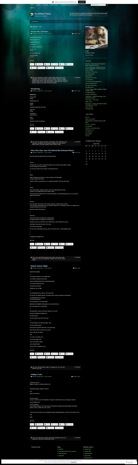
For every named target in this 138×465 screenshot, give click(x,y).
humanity (34, 143)
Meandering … (36, 88)
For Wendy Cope (89, 108)
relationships (46, 258)
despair (50, 77)
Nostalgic (34, 80)
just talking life (88, 126)
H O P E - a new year (90, 124)
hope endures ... (89, 133)
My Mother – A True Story (91, 72)
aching (39, 367)
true (55, 258)
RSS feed (74, 15)
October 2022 (88, 451)
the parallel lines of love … (91, 77)
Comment (78, 77)
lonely (62, 257)
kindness (41, 143)
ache (36, 77)
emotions (46, 437)
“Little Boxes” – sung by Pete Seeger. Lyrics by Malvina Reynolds (95, 97)
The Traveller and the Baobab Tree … (94, 81)
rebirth (45, 82)
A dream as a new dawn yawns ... (93, 128)
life (50, 79)
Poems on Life (39, 81)
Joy (48, 79)
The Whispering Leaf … (90, 92)
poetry (33, 144)
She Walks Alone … (90, 87)
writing (58, 144)
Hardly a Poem (88, 101)
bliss (42, 437)
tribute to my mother (90, 119)
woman (63, 258)
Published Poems (54, 5)
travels (51, 144)
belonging (40, 77)
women (34, 260)
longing (34, 258)
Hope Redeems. (89, 75)
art (38, 141)
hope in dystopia (89, 107)
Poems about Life (58, 80)
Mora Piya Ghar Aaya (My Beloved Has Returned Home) (52, 150)
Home (32, 5)
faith (61, 77)
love (42, 258)
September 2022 (88, 453)
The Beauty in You (89, 130)
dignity (53, 77)
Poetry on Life (39, 82)
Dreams (57, 77)
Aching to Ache (36, 374)
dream (53, 257)
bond (50, 257)
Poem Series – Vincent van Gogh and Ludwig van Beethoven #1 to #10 (95, 104)
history (62, 437)
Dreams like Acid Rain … (40, 31)
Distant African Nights (39, 266)
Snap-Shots (45, 5)
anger (39, 437)
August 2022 (87, 455)
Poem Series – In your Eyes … (92, 99)
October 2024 (88, 449)
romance (34, 368)
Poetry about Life (58, 81)
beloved (47, 257)
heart (57, 257)
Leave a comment (47, 33)
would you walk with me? (91, 83)
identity (45, 79)
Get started (81, 2)
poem (60, 143)
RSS (33, 7)
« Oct (86, 164)
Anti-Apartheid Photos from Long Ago (69, 5)
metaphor (54, 143)
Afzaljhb (87, 51)
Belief (43, 257)
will (60, 258)
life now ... (87, 117)
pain (38, 80)
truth (58, 258)
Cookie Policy (74, 462)
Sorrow (37, 144)
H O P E (87, 135)
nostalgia (63, 79)
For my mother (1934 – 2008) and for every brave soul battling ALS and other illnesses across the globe (95, 69)
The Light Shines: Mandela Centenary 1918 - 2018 (95, 121)
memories (54, 79)
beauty (41, 141)
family (50, 437)
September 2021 (88, 458)
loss (37, 258)
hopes (47, 367)
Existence (46, 141)
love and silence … (89, 79)
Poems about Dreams (48, 80)
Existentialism (52, 141)
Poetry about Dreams (49, 81)
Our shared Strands (89, 74)
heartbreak (34, 79)
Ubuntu (55, 144)
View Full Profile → (89, 55)
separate (52, 258)
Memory (59, 79)
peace (41, 80)
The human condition (52, 82)
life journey (48, 143)
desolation (45, 77)
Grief (64, 77)
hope (42, 79)
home (39, 79)
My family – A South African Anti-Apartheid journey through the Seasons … (95, 64)
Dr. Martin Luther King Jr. (91, 94)
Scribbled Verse (43, 13)
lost (39, 258)
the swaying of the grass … (91, 85)
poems (63, 143)
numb (40, 439)
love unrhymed (88, 132)
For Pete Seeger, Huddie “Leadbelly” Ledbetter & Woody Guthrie (96, 90)
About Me (38, 5)
